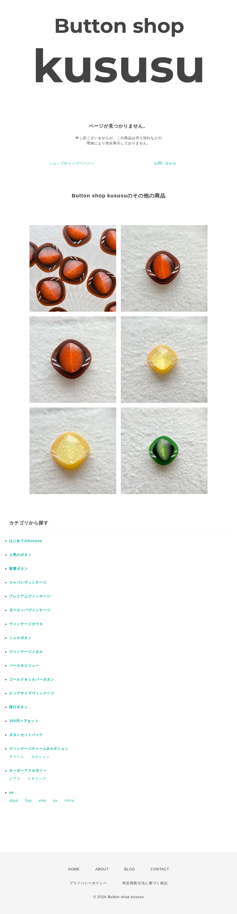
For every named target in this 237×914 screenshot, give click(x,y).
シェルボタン (20, 638)
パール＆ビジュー (24, 665)
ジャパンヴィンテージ (28, 582)
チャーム (16, 757)
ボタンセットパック (26, 735)
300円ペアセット (24, 721)
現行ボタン (18, 707)
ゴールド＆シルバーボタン (31, 679)
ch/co (69, 801)
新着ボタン (18, 569)
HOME (74, 869)
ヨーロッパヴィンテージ (30, 610)
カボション (40, 757)
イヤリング (36, 779)
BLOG (129, 869)
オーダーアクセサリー (28, 771)
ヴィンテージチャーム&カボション (38, 749)
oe (11, 792)
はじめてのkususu (25, 541)
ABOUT (102, 869)
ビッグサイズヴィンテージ (31, 693)
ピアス (15, 779)
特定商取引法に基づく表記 (145, 883)
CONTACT (160, 869)
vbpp (13, 801)
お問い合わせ (165, 163)
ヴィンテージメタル (26, 652)
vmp (42, 801)
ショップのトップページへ (71, 163)
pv (55, 801)
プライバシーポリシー (88, 883)
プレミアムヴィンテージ (30, 596)
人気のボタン (20, 555)
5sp (28, 801)
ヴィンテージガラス (26, 624)
